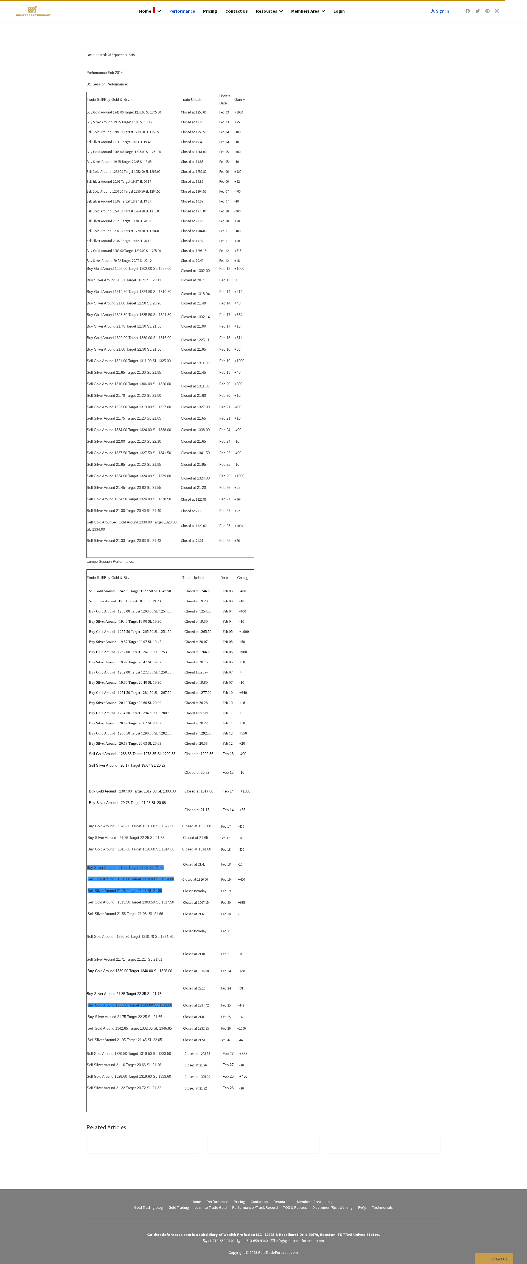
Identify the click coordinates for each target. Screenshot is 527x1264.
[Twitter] (477, 11)
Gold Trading (179, 1207)
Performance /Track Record (255, 1207)
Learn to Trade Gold (211, 1207)
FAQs (362, 1207)
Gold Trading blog (148, 1207)
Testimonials (382, 1207)
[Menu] (507, 11)
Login (339, 11)
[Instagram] (497, 11)
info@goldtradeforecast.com (300, 1240)
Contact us (236, 11)
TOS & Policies (295, 1207)
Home (145, 11)
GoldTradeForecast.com (278, 1252)
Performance (182, 11)
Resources (266, 11)
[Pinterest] (487, 11)
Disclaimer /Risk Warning (333, 1207)
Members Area (305, 11)
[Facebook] (468, 11)
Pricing (210, 11)
